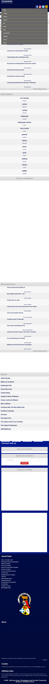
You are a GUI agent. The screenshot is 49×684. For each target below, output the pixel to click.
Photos (5, 39)
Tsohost (31, 682)
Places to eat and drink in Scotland (9, 567)
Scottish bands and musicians (8, 582)
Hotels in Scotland (5, 563)
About (4, 622)
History (5, 16)
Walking (5, 36)
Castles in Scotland (6, 569)
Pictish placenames (6, 580)
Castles (5, 13)
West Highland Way (6, 587)
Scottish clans (4, 572)
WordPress (19, 682)
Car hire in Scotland (6, 565)
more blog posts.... (40, 89)
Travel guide (6, 33)
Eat (4, 23)
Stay (4, 29)
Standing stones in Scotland (8, 574)
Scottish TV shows (5, 585)
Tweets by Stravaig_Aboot (6, 472)
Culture (5, 20)
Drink (4, 26)
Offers (5, 43)
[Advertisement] (10, 363)
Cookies (5, 664)
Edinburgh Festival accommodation (10, 561)
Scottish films (4, 584)
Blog (4, 10)
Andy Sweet (16, 680)
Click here (38, 666)
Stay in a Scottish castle (7, 560)
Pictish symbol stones (6, 578)
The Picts (3, 576)
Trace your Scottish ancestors (8, 571)
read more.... (45, 659)
